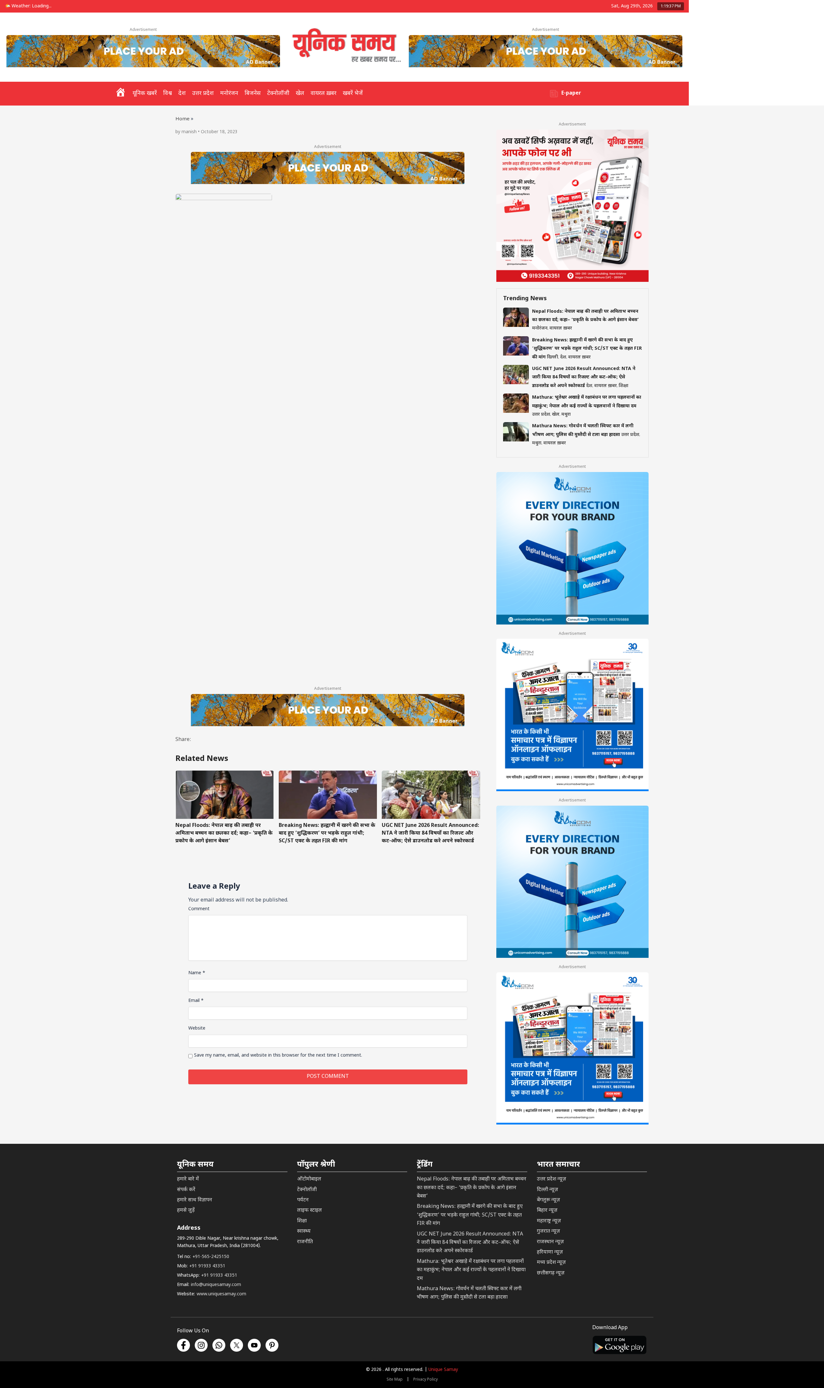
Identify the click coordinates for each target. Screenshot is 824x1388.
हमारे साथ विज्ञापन (194, 1200)
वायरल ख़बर (323, 93)
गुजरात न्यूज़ (548, 1231)
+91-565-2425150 (210, 1257)
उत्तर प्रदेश (203, 93)
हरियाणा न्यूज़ (550, 1252)
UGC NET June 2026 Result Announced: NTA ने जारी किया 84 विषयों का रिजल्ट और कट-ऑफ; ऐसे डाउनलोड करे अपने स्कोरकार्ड (430, 833)
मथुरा (566, 415)
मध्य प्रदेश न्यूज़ (551, 1262)
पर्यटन (303, 1200)
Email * (196, 1001)
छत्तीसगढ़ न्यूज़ (551, 1273)
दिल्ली (552, 357)
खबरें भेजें (353, 93)
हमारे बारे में (188, 1179)
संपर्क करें (186, 1190)
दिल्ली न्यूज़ (547, 1190)
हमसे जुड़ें (186, 1210)
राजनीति (305, 1242)
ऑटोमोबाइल (309, 1179)
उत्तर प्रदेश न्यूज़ (551, 1179)
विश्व (167, 93)
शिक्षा (623, 386)
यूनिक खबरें (145, 93)
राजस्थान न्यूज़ (550, 1242)
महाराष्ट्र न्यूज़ (549, 1221)
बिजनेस (253, 93)
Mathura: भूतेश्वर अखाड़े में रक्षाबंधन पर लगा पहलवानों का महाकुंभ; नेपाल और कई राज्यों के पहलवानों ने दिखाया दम (471, 1270)
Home (182, 119)
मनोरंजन (229, 93)
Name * (196, 973)
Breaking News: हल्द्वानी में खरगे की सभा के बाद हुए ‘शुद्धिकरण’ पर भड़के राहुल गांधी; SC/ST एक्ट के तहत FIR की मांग (327, 833)
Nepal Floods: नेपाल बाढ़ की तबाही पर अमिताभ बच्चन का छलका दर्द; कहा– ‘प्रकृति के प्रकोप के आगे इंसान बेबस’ (224, 833)
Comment (199, 909)
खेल (300, 93)
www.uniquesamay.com (221, 1294)
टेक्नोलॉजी (278, 93)
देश (182, 93)
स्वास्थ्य (304, 1231)
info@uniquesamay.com (216, 1285)
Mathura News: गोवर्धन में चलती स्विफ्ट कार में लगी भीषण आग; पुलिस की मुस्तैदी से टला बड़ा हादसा (469, 1293)
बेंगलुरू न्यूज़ (548, 1200)
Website (196, 1028)
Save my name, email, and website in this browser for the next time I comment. (278, 1055)
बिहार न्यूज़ (547, 1210)
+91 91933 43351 (207, 1266)
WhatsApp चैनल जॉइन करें (721, 1346)
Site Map (395, 1379)
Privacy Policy (425, 1379)
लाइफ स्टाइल (309, 1210)
